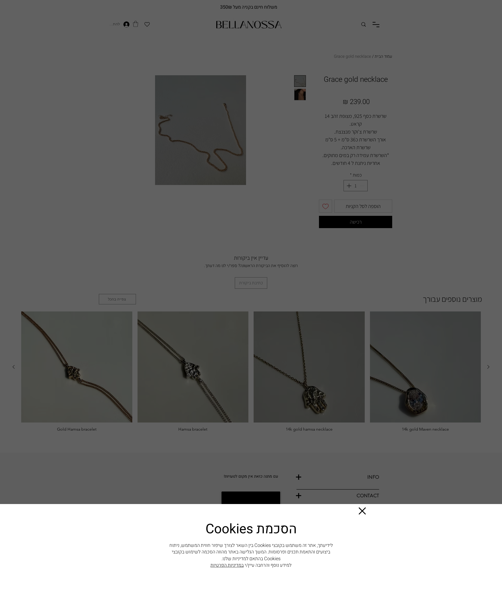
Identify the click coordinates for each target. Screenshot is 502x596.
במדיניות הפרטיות (227, 565)
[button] (362, 511)
